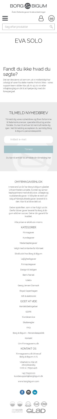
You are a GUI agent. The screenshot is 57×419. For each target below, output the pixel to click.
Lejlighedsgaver (28, 259)
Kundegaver (28, 237)
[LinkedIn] (34, 392)
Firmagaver (28, 232)
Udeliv (28, 280)
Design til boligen (28, 269)
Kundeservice (28, 317)
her (49, 158)
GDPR (28, 312)
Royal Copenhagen (29, 291)
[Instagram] (28, 392)
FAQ (29, 327)
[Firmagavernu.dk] (28, 5)
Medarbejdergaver (28, 243)
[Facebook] (22, 392)
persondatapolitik (33, 131)
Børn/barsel (28, 275)
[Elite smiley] (28, 404)
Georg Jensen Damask (28, 285)
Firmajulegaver (28, 264)
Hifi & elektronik (28, 296)
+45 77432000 (28, 373)
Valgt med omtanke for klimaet (28, 248)
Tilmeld (28, 149)
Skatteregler (28, 322)
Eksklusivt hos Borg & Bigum (28, 253)
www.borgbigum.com (28, 381)
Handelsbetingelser (28, 306)
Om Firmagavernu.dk (28, 343)
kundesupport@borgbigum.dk (28, 376)
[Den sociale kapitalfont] (17, 410)
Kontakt (28, 338)
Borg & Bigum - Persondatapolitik (28, 333)
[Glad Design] (36, 410)
